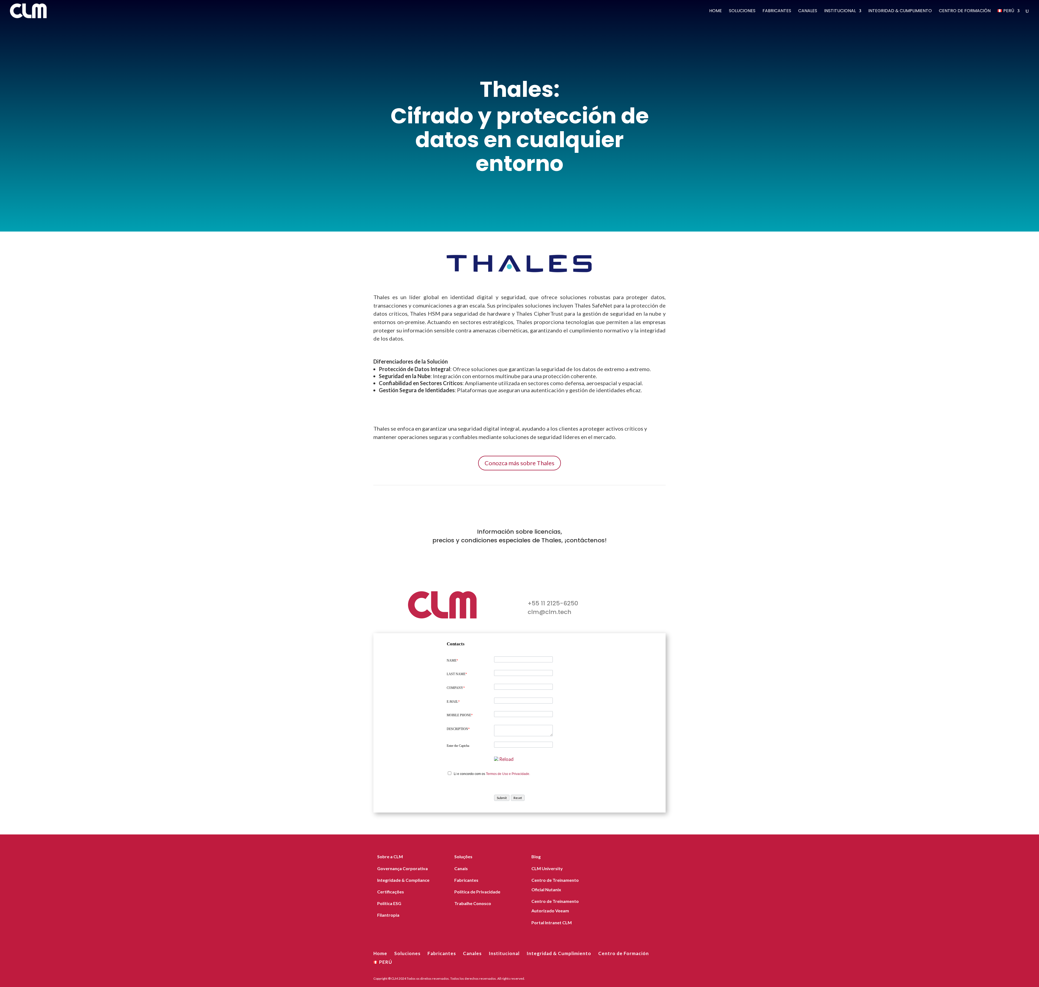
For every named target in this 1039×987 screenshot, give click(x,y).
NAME (452, 660)
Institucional (840, 11)
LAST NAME (457, 674)
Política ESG (389, 903)
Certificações (390, 891)
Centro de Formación (965, 11)
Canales (807, 11)
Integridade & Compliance (403, 880)
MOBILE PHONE (460, 715)
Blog (536, 856)
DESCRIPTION (458, 729)
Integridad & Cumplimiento (900, 11)
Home (715, 11)
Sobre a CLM (390, 856)
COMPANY (456, 688)
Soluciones (742, 11)
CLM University (547, 868)
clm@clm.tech (549, 612)
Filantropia (388, 914)
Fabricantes (776, 11)
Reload (506, 759)
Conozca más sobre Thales (519, 463)
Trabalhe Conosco (472, 903)
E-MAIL (453, 702)
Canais (461, 868)
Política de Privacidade (477, 891)
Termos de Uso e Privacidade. (508, 774)
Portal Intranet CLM (551, 922)
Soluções (463, 856)
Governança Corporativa (402, 868)
